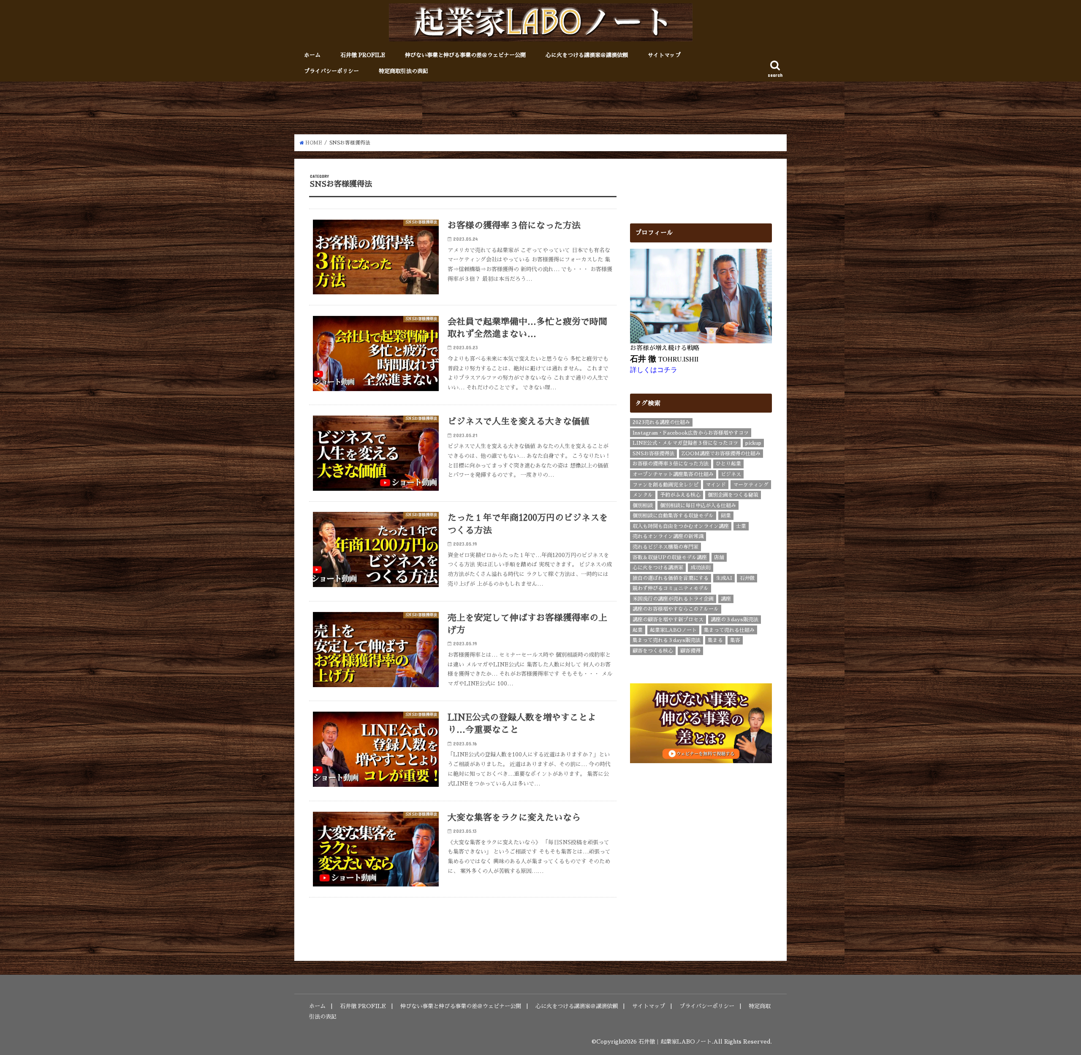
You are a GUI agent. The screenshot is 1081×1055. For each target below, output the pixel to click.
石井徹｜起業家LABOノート (675, 1041)
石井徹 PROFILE (362, 55)
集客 (735, 640)
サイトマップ (664, 55)
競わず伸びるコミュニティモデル (671, 588)
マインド (716, 484)
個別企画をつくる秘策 (733, 495)
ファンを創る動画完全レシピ (665, 484)
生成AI (724, 578)
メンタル (643, 495)
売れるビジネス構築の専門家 (665, 546)
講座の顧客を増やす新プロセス (668, 619)
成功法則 (700, 567)
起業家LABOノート (673, 630)
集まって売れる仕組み (729, 630)
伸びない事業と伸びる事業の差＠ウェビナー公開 (465, 55)
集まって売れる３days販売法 (667, 640)
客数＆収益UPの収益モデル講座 (670, 557)
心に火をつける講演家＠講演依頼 (587, 55)
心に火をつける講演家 (658, 567)
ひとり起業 (728, 463)
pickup (753, 443)
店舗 (719, 557)
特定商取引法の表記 (403, 71)
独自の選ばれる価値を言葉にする (671, 578)
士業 (741, 526)
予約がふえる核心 (680, 495)
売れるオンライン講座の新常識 (668, 536)
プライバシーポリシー (331, 71)
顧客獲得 (690, 650)
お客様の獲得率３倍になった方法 (671, 463)
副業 (726, 515)
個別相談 (643, 505)
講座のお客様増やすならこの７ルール (676, 609)
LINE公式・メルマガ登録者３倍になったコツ (685, 443)
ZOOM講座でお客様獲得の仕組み (721, 453)
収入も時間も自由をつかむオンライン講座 (681, 526)
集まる (715, 640)
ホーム (312, 55)
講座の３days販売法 (734, 619)
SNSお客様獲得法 (653, 453)
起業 (638, 630)
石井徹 (747, 578)
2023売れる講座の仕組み (661, 422)
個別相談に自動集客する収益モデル (673, 515)
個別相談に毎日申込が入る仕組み (698, 505)
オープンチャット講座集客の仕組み (673, 474)
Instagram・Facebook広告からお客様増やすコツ (691, 432)
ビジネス (731, 474)
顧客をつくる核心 (653, 650)
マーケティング (751, 484)
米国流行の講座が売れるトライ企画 (673, 598)
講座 (726, 598)
